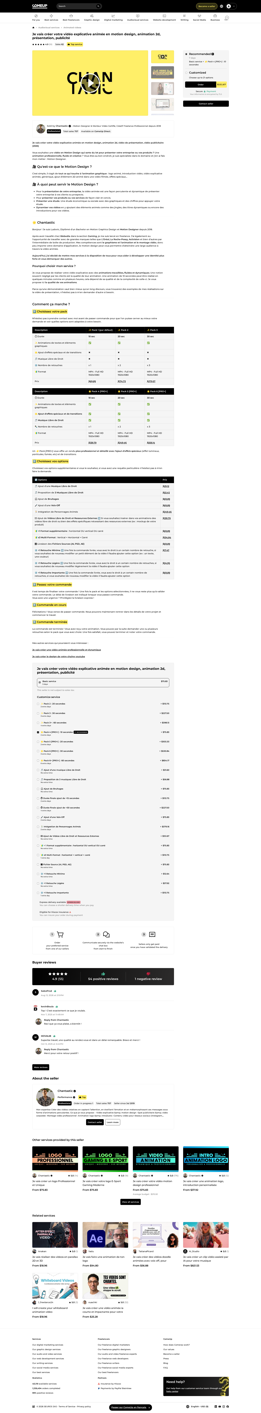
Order (201, 84)
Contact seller (206, 103)
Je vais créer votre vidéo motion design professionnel (152, 1183)
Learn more (113, 1122)
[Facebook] (227, 1406)
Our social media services (45, 1367)
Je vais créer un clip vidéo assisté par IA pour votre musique (205, 1258)
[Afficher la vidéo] (90, 83)
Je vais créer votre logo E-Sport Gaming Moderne (102, 1183)
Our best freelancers (108, 1372)
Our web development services (48, 1358)
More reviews (40, 1067)
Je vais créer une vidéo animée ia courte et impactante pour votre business (103, 1312)
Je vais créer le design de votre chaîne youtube (58, 656)
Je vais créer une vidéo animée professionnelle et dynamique (66, 649)
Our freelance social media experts (115, 1367)
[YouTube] (219, 1406)
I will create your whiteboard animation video (50, 1310)
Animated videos (72, 27)
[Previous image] (35, 1159)
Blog (165, 1363)
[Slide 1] (162, 72)
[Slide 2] (162, 88)
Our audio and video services (47, 1354)
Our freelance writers (108, 1363)
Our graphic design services (46, 1349)
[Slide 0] (162, 56)
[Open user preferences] (234, 6)
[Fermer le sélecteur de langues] (149, 1407)
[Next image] (74, 1159)
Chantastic (62, 126)
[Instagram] (223, 1406)
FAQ (165, 1367)
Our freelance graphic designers (114, 1349)
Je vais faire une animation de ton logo (103, 1258)
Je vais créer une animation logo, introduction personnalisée (203, 1183)
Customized (197, 72)
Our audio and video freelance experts (117, 1354)
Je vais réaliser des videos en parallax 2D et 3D (55, 1258)
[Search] (98, 6)
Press (166, 1358)
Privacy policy (84, 1406)
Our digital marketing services (47, 1345)
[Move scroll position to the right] (227, 18)
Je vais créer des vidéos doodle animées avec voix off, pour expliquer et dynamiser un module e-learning (154, 1262)
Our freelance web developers (113, 1358)
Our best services (41, 1372)
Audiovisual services (49, 27)
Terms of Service (67, 1406)
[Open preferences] (221, 6)
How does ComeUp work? (176, 1345)
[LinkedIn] (216, 1406)
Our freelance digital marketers (114, 1345)
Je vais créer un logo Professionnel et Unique (53, 1183)
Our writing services (42, 1363)
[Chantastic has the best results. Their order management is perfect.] (74, 1097)
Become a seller (207, 6)
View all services (130, 1202)
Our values (168, 1349)
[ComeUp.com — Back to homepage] (39, 6)
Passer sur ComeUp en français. (128, 1407)
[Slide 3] (162, 104)
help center (172, 1391)
